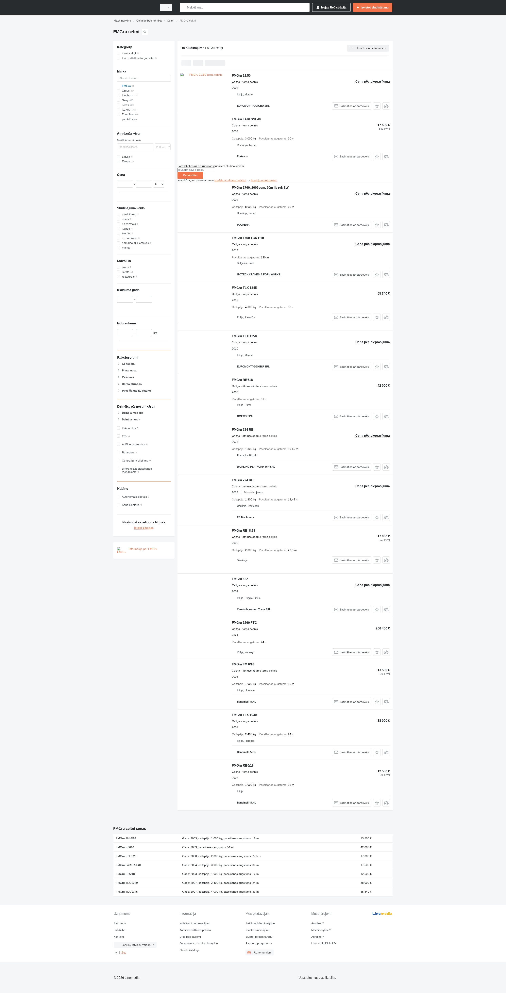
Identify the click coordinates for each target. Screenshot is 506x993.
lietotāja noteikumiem (264, 180)
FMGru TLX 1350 (244, 336)
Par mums (120, 923)
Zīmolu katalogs (189, 950)
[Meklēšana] (183, 7)
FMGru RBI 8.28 (243, 530)
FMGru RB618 (242, 380)
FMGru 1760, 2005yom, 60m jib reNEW (260, 187)
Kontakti (119, 936)
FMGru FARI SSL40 (246, 119)
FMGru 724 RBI (243, 429)
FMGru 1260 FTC (244, 622)
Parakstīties (190, 175)
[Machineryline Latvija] (134, 7)
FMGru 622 (240, 579)
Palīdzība (119, 930)
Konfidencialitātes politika (195, 930)
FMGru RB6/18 (243, 765)
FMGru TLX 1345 (244, 287)
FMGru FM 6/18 (243, 664)
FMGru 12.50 (241, 75)
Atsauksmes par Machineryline (198, 943)
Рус (124, 952)
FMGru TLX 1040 (244, 715)
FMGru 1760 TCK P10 (248, 238)
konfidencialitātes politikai (230, 180)
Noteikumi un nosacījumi (194, 923)
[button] (376, 106)
